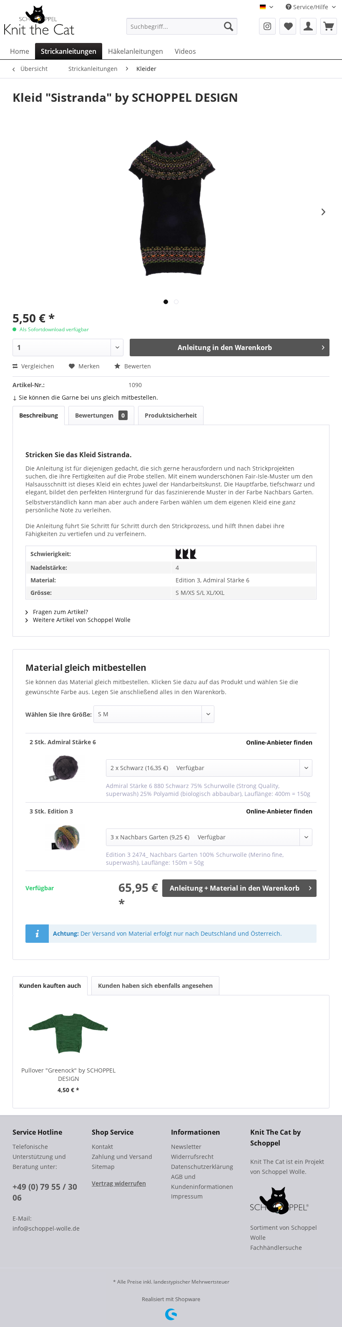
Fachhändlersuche (276, 1247)
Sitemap (103, 1167)
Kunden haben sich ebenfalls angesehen (155, 986)
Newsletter (186, 1147)
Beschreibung (38, 415)
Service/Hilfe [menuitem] (311, 7)
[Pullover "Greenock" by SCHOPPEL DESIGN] (68, 1033)
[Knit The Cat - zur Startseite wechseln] (39, 20)
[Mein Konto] (308, 26)
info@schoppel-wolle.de (46, 1228)
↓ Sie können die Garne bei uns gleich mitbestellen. (85, 397)
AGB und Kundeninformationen (202, 1182)
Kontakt (102, 1147)
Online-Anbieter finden (279, 742)
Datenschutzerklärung (202, 1167)
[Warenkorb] (328, 26)
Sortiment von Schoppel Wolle (283, 1232)
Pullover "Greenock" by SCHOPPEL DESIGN (68, 1074)
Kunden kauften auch (50, 986)
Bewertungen (100, 415)
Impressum (187, 1196)
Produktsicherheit (171, 415)
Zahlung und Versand (122, 1157)
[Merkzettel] (287, 26)
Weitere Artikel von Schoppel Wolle (81, 620)
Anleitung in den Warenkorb (225, 347)
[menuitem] (182, 26)
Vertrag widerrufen (119, 1183)
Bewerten (137, 366)
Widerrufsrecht (192, 1157)
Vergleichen (37, 366)
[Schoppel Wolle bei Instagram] (267, 26)
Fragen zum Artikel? (59, 612)
